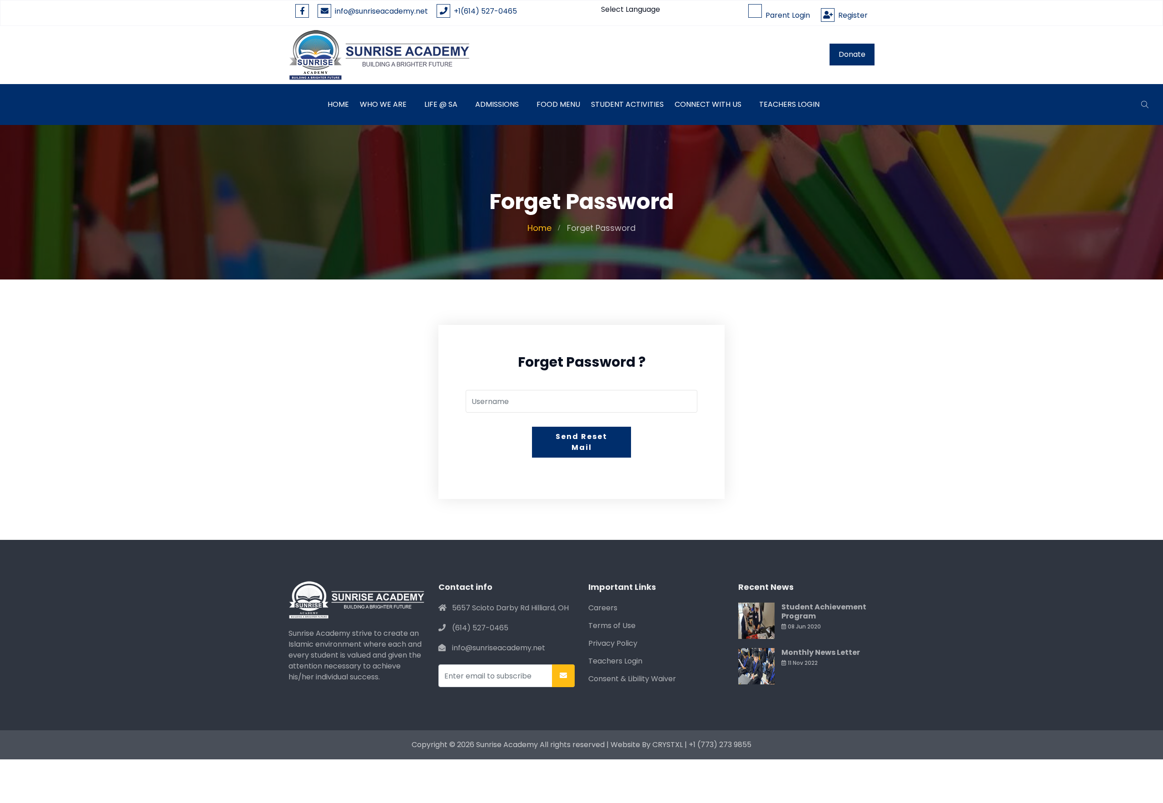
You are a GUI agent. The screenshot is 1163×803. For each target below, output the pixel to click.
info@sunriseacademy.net (381, 11)
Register (851, 15)
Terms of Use (612, 625)
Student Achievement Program (823, 611)
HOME (338, 104)
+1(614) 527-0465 (483, 11)
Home (539, 228)
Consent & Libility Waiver (632, 678)
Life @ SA (440, 104)
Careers (602, 608)
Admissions (497, 104)
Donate (852, 54)
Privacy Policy (612, 643)
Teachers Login (789, 104)
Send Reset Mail (581, 442)
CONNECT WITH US (708, 104)
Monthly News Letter (820, 652)
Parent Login (786, 15)
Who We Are (383, 104)
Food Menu (558, 104)
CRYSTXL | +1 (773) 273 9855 (701, 744)
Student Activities (627, 104)
